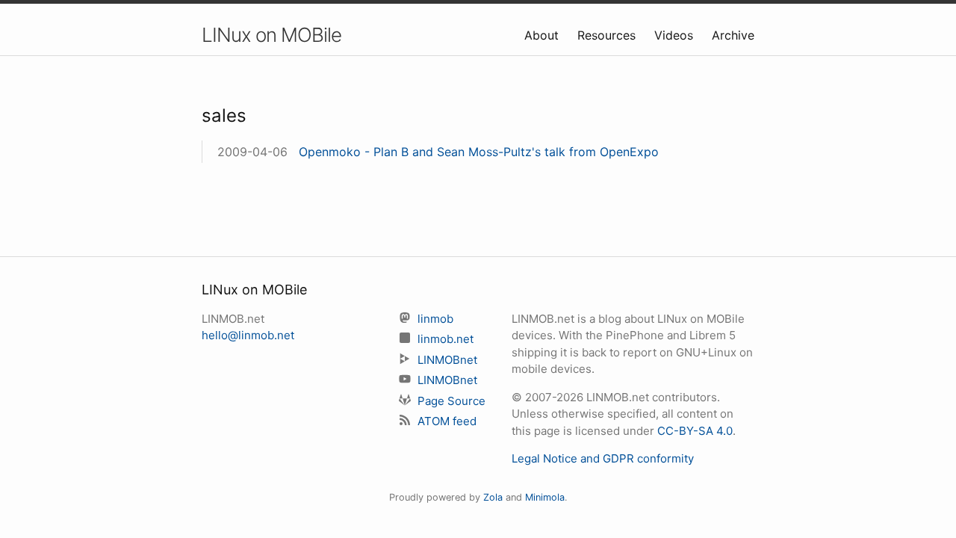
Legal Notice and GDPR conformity (603, 458)
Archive (733, 35)
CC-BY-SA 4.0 (695, 431)
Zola (493, 497)
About (543, 35)
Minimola (545, 497)
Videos (675, 35)
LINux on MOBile (271, 34)
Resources (608, 35)
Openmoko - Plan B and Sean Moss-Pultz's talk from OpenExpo (479, 151)
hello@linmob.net (248, 335)
